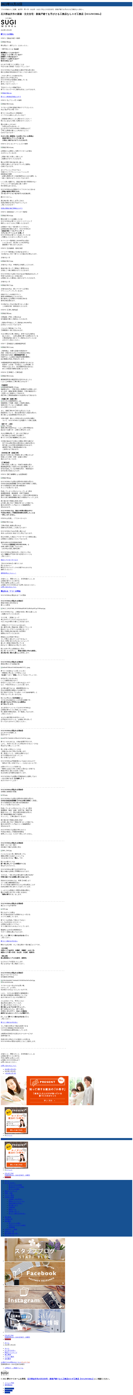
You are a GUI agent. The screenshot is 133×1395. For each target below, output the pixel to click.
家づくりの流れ (7, 34)
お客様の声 (8, 1219)
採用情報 (12, 1227)
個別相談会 (8, 1385)
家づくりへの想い (15, 1223)
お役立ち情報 (9, 1197)
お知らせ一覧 (9, 1231)
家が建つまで (13, 1205)
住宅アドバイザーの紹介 (17, 1225)
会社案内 (8, 1221)
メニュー (4, 1139)
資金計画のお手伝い (16, 1203)
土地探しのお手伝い (16, 1199)
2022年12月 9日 (10, 1073)
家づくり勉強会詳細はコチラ (11, 96)
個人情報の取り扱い (12, 1233)
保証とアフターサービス (9, 560)
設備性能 (12, 1207)
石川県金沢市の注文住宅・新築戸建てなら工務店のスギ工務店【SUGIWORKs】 (60, 1379)
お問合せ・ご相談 (11, 1229)
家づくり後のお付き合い (9, 941)
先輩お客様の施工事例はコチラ (12, 208)
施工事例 (8, 1217)
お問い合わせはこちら (8, 587)
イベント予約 (9, 1383)
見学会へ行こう (14, 1211)
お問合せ (8, 1177)
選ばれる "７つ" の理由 (11, 591)
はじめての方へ (10, 1183)
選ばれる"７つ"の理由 (16, 1187)
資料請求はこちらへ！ (8, 573)
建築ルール (12, 1209)
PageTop (7, 1392)
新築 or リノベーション (17, 1201)
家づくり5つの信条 (15, 1185)
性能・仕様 (8, 1193)
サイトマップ (9, 1235)
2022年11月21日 (10, 1069)
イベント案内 (9, 1195)
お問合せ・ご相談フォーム (14, 1368)
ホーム (7, 1181)
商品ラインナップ (11, 1191)
